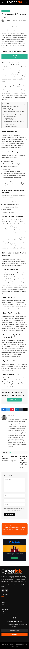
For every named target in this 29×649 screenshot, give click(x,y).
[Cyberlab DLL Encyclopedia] (14, 2)
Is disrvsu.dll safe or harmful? (12, 113)
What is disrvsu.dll (8, 108)
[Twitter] (6, 590)
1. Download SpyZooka (10, 116)
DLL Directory (5, 10)
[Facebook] (2, 590)
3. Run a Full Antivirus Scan (11, 119)
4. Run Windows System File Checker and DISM (14, 122)
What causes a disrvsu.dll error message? (14, 111)
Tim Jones (8, 20)
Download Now (14, 56)
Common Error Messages (11, 109)
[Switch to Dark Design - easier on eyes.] (24, 2)
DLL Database (4, 457)
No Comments (23, 20)
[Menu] (2, 2)
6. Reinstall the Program (11, 126)
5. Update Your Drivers (10, 124)
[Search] (27, 2)
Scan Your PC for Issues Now (11, 106)
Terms (16, 646)
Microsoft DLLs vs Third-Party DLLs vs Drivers (23, 460)
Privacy (12, 646)
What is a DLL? (14, 457)
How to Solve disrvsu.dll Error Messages (14, 114)
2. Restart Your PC (9, 118)
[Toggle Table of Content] (24, 104)
